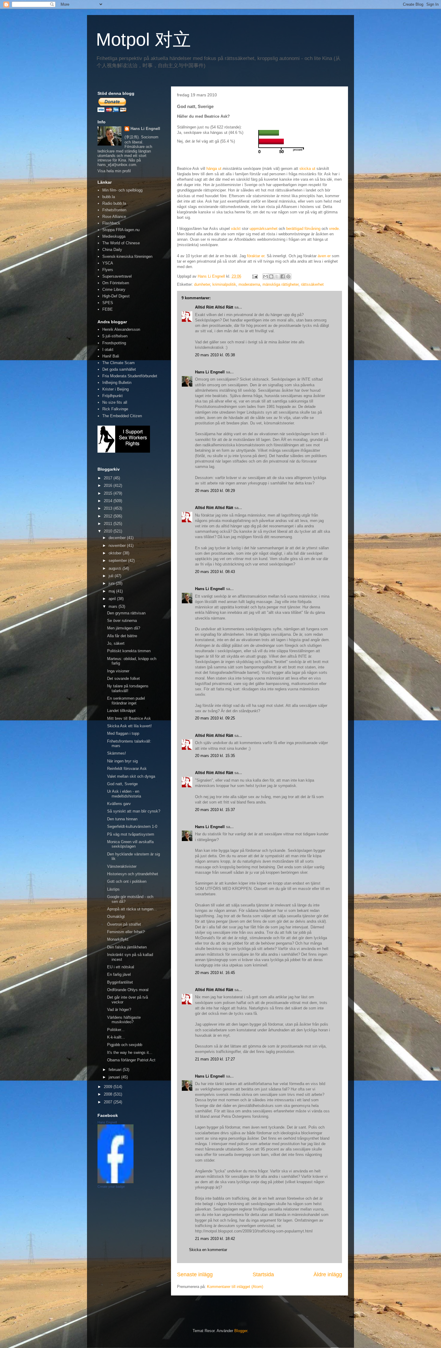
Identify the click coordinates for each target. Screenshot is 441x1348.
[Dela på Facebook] (283, 276)
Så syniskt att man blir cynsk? (133, 811)
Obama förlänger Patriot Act (131, 1060)
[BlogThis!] (271, 276)
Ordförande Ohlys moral (127, 990)
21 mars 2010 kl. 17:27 (215, 1059)
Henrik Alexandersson (121, 329)
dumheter (202, 284)
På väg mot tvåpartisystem (130, 834)
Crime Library (113, 289)
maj (112, 591)
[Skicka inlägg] (254, 276)
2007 (108, 1102)
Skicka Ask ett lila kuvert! (129, 726)
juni (112, 583)
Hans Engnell (107, 1122)
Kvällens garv (119, 803)
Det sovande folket (123, 678)
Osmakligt (116, 916)
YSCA (107, 263)
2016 (108, 485)
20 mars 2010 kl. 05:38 (215, 355)
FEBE (107, 309)
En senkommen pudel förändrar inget (126, 700)
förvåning (312, 228)
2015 (108, 493)
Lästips (113, 889)
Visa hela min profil (114, 171)
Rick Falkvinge (115, 409)
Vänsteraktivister (121, 866)
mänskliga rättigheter (280, 284)
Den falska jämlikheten (127, 947)
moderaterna (249, 284)
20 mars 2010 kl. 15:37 (215, 809)
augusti (115, 568)
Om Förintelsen (115, 283)
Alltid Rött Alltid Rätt (214, 307)
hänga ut (213, 168)
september (118, 560)
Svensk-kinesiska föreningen (127, 256)
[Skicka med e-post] (265, 276)
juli (112, 576)
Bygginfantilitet (120, 982)
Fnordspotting (114, 343)
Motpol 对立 (143, 39)
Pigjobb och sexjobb (124, 1044)
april (113, 598)
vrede (334, 228)
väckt (236, 228)
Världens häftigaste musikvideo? (124, 1019)
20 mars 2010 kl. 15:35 (215, 755)
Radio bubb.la (114, 203)
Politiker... (115, 1029)
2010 (108, 531)
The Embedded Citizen (122, 416)
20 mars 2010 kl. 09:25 (215, 718)
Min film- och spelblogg (122, 190)
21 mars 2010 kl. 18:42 (215, 1238)
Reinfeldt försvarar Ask (127, 768)
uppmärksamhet (264, 228)
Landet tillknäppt (121, 710)
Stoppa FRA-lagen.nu (121, 230)
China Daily (112, 249)
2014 (108, 501)
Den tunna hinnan (122, 819)
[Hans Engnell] (116, 1182)
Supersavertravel (117, 276)
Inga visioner (118, 671)
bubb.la (108, 197)
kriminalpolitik (224, 284)
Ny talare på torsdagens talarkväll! (127, 688)
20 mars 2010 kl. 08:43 (215, 571)
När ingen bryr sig (122, 761)
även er (324, 256)
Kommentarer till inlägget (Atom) (235, 1286)
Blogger (240, 1330)
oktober (116, 553)
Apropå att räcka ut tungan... (132, 909)
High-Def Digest (116, 296)
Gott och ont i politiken (126, 881)
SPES (107, 302)
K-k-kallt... (116, 1037)
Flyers (107, 269)
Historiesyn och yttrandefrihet (132, 874)
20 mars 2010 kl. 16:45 (215, 972)
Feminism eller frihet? (126, 932)
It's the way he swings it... (129, 1052)
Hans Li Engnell (210, 372)
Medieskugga (113, 236)
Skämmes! (116, 753)
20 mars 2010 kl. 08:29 (215, 490)
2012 (108, 516)
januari (115, 1077)
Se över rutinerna (122, 620)
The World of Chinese (121, 243)
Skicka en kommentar (208, 1249)
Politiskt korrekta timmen (129, 651)
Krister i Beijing (115, 389)
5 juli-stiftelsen (115, 336)
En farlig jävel (119, 974)
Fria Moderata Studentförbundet (129, 376)
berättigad (294, 228)
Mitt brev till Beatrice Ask (129, 718)
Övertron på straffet (124, 924)
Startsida (263, 1274)
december (118, 537)
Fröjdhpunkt (112, 396)
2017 (108, 478)
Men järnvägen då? (123, 628)
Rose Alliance (114, 216)
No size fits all (114, 402)
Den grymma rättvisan (126, 613)
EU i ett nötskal (120, 967)
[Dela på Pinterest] (288, 276)
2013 (108, 508)
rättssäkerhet (312, 284)
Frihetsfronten (114, 210)
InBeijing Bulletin (116, 382)
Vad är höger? (119, 1009)
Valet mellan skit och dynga (131, 776)
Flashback (111, 223)
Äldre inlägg (328, 1274)
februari (116, 1069)
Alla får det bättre (122, 636)
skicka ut (307, 168)
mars (113, 606)
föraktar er (255, 256)
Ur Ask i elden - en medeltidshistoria (124, 793)
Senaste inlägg (195, 1274)
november (118, 545)
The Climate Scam (118, 362)
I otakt (107, 349)
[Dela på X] (277, 276)
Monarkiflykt (117, 939)
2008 (108, 1094)
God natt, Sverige (122, 784)
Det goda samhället (119, 369)
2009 (108, 1086)
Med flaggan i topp (123, 733)
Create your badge (111, 1186)
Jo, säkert (115, 643)
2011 (108, 523)
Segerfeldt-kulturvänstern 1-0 (132, 826)
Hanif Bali (110, 356)
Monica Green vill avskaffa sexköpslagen (130, 844)
